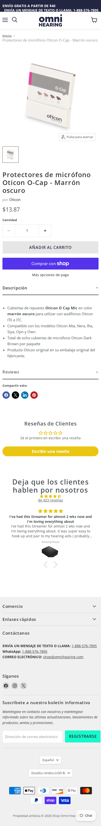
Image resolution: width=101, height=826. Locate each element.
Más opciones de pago (50, 275)
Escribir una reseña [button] (50, 451)
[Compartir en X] (15, 395)
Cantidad (9, 220)
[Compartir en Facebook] (6, 395)
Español (48, 760)
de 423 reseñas (50, 500)
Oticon (15, 199)
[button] (50, 288)
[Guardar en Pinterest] (34, 395)
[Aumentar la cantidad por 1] (45, 230)
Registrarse (83, 736)
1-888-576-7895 (84, 645)
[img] (50, 496)
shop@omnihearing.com (63, 657)
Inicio (7, 36)
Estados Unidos (48, 773)
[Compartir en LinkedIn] (24, 395)
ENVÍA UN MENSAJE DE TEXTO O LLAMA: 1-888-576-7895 (51, 10)
